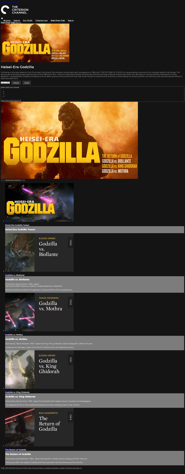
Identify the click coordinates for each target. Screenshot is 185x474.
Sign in (71, 21)
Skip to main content (10, 2)
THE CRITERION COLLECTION (14, 468)
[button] (2, 18)
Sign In (18, 23)
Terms (35, 468)
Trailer (16, 83)
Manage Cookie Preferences (63, 468)
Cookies (47, 468)
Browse (7, 21)
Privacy (41, 468)
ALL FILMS (27, 21)
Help (29, 468)
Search (17, 21)
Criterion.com (41, 21)
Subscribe (5, 83)
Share (26, 83)
